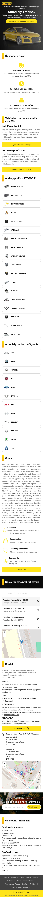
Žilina (22, 878)
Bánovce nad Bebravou (21, 887)
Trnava (6, 878)
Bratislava (14, 878)
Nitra (19, 881)
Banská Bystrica (29, 881)
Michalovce (10, 881)
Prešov (25, 884)
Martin (28, 878)
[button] (21, 641)
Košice (35, 878)
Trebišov (33, 884)
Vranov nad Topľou (12, 884)
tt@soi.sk (5, 870)
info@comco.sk (7, 701)
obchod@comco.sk (11, 715)
